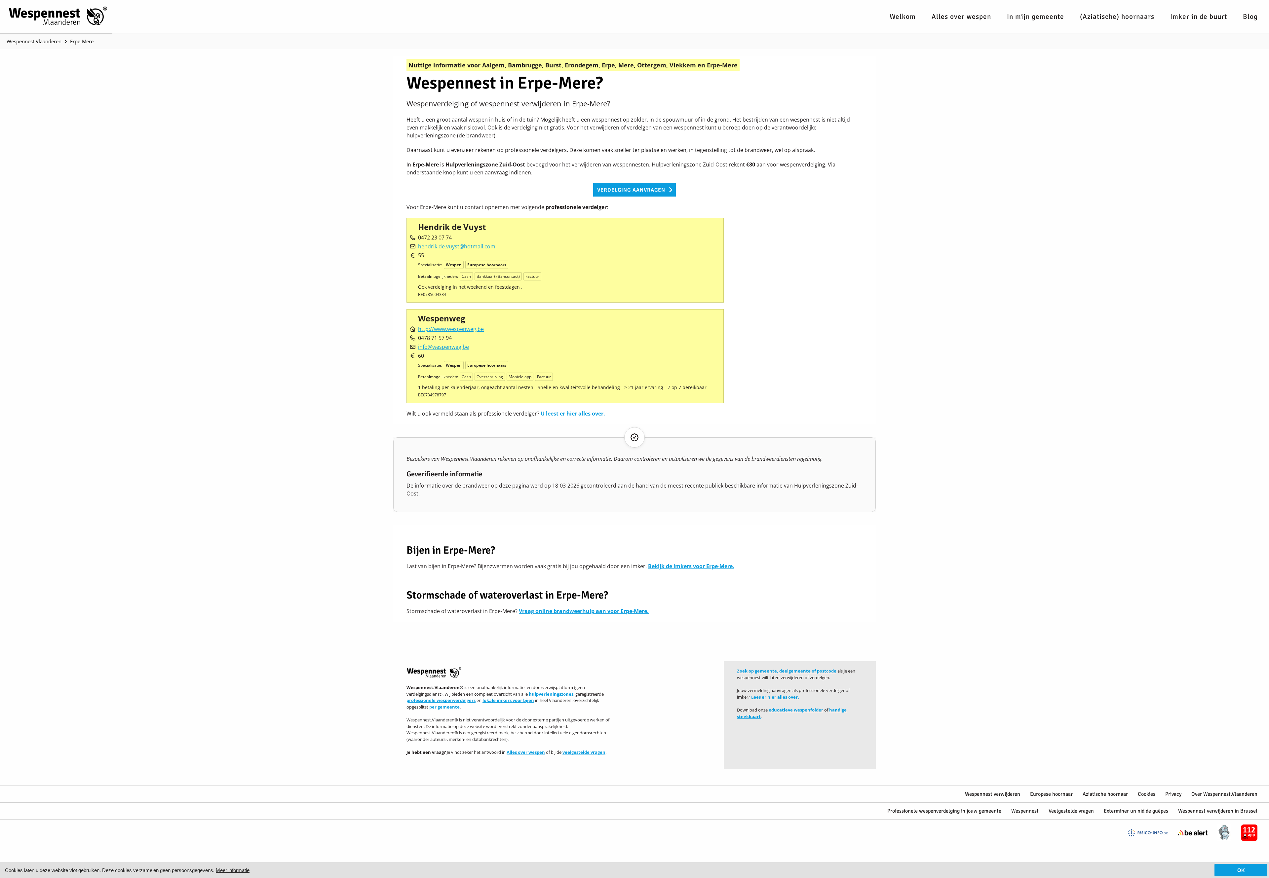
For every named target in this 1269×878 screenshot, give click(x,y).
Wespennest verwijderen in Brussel (1217, 811)
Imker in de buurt (1198, 16)
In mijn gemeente (1035, 16)
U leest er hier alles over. (573, 413)
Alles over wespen (961, 16)
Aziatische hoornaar (1105, 794)
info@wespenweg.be (443, 346)
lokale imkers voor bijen (508, 700)
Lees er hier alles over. (775, 697)
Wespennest (1025, 811)
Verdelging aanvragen (631, 190)
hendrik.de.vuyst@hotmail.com (456, 246)
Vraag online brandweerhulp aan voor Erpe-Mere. (584, 611)
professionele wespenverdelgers (441, 700)
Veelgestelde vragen (1071, 811)
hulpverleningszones (551, 694)
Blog (1250, 16)
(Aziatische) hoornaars (1117, 16)
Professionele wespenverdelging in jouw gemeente (944, 811)
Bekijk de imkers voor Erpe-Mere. (691, 566)
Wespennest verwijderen (992, 794)
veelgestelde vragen (583, 752)
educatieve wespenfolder (796, 710)
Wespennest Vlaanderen (34, 41)
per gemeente (444, 707)
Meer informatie (233, 870)
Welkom (903, 16)
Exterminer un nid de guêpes (1136, 811)
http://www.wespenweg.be (451, 329)
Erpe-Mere (82, 41)
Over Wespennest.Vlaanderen (1224, 794)
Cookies (1146, 794)
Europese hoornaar (1051, 794)
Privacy (1173, 794)
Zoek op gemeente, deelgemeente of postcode (786, 671)
